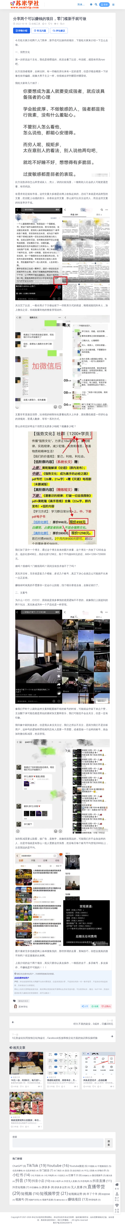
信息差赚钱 (18, 1170)
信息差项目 (32, 1170)
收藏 (96, 1006)
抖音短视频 (20, 1187)
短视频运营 (77, 1194)
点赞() (107, 1006)
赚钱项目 (78, 1199)
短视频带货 (54, 1193)
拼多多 (48, 1187)
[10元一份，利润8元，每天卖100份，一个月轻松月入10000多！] (26, 1063)
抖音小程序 (57, 1181)
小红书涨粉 (37, 1175)
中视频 (92, 1166)
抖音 (23, 1180)
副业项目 (78, 1170)
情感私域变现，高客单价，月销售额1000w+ (62, 1081)
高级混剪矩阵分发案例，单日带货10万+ (26, 1121)
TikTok (36, 1165)
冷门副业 (46, 1170)
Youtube (58, 1165)
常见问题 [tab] (41, 30)
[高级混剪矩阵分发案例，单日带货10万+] (26, 1103)
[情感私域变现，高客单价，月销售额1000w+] (62, 1063)
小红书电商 (50, 1175)
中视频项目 (104, 1166)
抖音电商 (86, 1181)
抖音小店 (41, 1181)
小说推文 (62, 1175)
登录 (106, 4)
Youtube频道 (79, 1166)
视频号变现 (35, 1199)
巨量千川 (75, 1175)
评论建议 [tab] (60, 30)
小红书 (21, 1174)
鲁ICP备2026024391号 (62, 1222)
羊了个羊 (94, 1194)
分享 (86, 1006)
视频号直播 (49, 1199)
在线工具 (36, 23)
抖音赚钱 (35, 1187)
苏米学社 (23, 1006)
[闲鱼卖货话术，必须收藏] (99, 1063)
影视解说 (86, 1175)
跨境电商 (94, 1199)
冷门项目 (59, 1170)
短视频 (30, 1193)
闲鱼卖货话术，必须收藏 (95, 1080)
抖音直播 (102, 1181)
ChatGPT (19, 1166)
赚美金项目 (62, 1200)
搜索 (14, 1136)
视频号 (21, 1199)
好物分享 (103, 1170)
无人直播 (79, 1187)
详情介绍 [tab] (22, 30)
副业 (68, 1170)
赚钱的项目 (23, 1001)
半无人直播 (90, 1170)
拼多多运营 (62, 1187)
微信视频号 (99, 1175)
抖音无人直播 (72, 1181)
